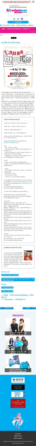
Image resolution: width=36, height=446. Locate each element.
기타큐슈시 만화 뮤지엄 (7, 291)
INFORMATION (7, 25)
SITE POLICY (18, 433)
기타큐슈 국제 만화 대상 (7, 287)
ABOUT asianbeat (18, 438)
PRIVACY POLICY (18, 436)
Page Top (29, 308)
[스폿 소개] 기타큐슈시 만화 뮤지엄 (10, 275)
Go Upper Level (6, 308)
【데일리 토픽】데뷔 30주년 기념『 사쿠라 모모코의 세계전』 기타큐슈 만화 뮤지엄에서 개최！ (18, 279)
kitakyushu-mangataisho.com (11, 142)
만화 (1, 35)
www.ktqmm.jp (26, 183)
